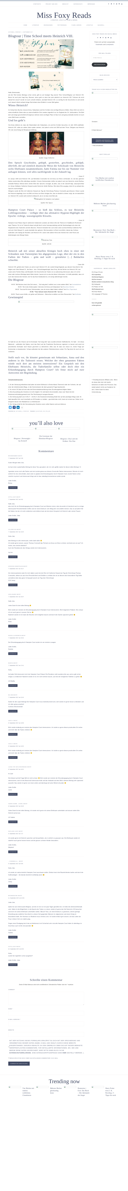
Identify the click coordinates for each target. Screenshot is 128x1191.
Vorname (94, 121)
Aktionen (11, 32)
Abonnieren (99, 64)
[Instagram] (117, 1)
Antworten (12, 487)
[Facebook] (109, 1)
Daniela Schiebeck (14, 635)
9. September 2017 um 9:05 (15, 863)
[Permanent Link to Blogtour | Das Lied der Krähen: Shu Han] (69, 429)
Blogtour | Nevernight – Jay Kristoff (22, 440)
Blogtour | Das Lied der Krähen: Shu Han (69, 440)
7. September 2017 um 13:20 (16, 532)
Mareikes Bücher (68, 287)
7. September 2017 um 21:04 (16, 697)
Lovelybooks (110, 44)
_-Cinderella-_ (13, 861)
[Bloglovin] (119, 1)
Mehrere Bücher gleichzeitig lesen (105, 204)
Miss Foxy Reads (64, 15)
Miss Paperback (71, 289)
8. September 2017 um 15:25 (16, 806)
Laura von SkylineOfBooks (17, 766)
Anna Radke (12, 594)
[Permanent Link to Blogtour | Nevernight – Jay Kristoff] (23, 429)
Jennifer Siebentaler (15, 566)
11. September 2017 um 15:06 (16, 898)
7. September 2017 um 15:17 (16, 568)
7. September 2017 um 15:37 (16, 596)
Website (11, 1030)
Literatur (18, 32)
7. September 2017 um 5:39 (15, 458)
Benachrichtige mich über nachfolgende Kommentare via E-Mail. (34, 1058)
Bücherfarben (13, 455)
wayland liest (13, 831)
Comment (11, 989)
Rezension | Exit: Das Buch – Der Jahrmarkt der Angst (105, 231)
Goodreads (99, 44)
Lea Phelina (12, 529)
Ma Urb (10, 694)
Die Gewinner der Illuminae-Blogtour (46, 437)
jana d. (10, 720)
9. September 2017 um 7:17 (15, 833)
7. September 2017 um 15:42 (16, 638)
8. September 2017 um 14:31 (16, 769)
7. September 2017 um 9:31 (15, 499)
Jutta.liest (12, 497)
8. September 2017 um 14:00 (16, 746)
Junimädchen (76, 284)
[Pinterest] (114, 1)
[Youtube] (122, 1)
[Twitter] (112, 1)
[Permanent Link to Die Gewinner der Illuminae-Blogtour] (46, 429)
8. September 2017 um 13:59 (16, 723)
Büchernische (13, 895)
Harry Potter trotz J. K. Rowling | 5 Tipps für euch (104, 257)
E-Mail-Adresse (14, 1019)
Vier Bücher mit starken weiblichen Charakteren (104, 179)
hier (64, 1053)
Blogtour (39, 411)
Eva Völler (46, 411)
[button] (10, 407)
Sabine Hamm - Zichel (15, 803)
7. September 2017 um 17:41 (16, 665)
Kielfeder (78, 294)
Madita (10, 663)
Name (10, 1009)
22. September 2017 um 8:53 (16, 949)
